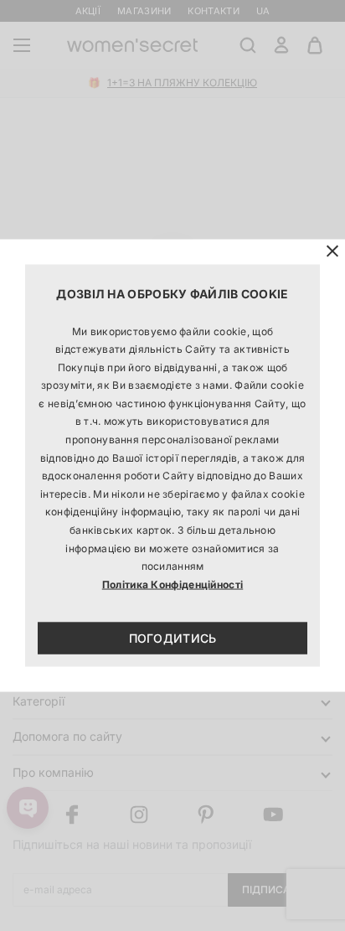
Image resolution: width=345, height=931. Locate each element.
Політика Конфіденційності (173, 583)
